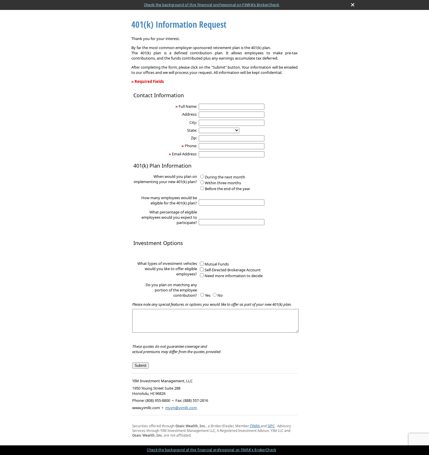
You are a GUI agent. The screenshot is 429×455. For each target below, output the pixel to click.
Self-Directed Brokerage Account (233, 269)
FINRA (254, 425)
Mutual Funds (217, 264)
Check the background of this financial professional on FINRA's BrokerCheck (211, 5)
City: (193, 122)
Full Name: (188, 106)
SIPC (271, 425)
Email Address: (184, 154)
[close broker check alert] (353, 5)
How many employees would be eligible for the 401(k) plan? (169, 200)
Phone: (191, 145)
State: (192, 130)
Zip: (194, 137)
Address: (189, 114)
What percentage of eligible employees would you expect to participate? (169, 217)
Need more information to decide (234, 275)
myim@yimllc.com (181, 407)
